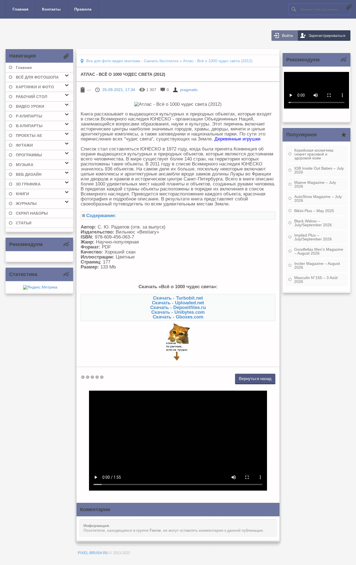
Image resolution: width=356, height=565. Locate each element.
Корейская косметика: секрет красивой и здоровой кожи (314, 154)
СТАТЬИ (23, 223)
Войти (287, 35)
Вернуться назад (255, 378)
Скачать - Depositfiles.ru (178, 307)
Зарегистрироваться (326, 35)
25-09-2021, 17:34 (118, 89)
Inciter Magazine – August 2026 (317, 265)
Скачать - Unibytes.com (178, 312)
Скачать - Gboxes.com (178, 317)
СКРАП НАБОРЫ (32, 213)
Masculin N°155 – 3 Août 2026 (316, 279)
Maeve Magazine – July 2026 (315, 184)
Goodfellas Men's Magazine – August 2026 (318, 251)
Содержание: (101, 215)
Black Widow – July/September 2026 (313, 223)
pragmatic (189, 89)
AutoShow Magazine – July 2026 (318, 198)
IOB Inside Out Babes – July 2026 (319, 170)
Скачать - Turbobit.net (178, 298)
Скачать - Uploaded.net (178, 302)
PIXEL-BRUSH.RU (93, 553)
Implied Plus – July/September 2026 (313, 237)
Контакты (51, 9)
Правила (83, 9)
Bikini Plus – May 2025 (314, 211)
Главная (20, 9)
